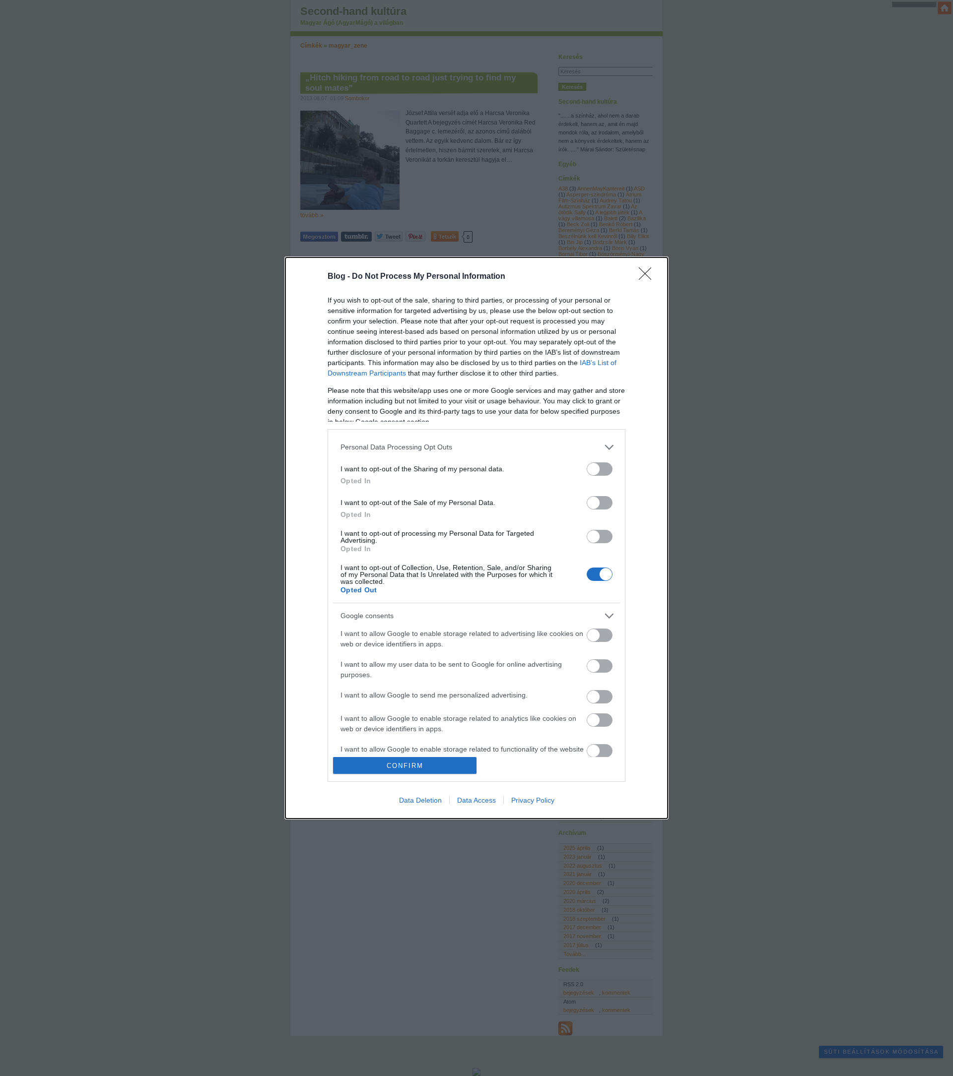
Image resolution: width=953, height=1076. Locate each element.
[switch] (600, 469)
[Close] (648, 276)
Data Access (476, 800)
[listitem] (476, 447)
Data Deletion (420, 800)
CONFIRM (405, 765)
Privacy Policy (532, 800)
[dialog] (476, 538)
